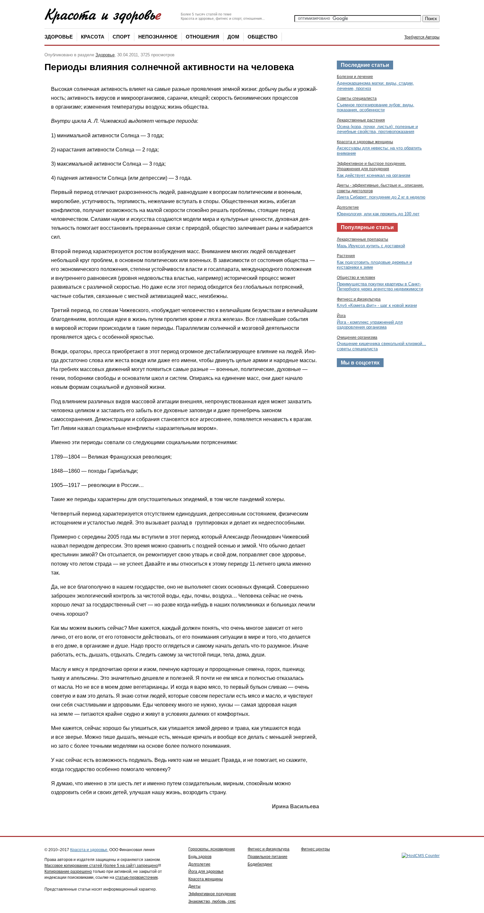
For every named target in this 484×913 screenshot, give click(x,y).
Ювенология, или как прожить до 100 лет (378, 213)
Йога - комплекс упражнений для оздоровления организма (370, 325)
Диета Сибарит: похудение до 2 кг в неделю (381, 197)
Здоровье (58, 37)
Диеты (194, 886)
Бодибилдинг (260, 864)
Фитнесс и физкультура (359, 299)
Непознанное (157, 37)
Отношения (202, 37)
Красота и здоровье (88, 849)
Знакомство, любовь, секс (212, 901)
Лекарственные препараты (362, 239)
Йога (341, 315)
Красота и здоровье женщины (365, 142)
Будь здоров (199, 856)
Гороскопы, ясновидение (211, 849)
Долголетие (348, 207)
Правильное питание (267, 856)
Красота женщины (205, 879)
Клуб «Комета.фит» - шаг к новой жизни (377, 305)
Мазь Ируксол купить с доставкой (371, 245)
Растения (346, 256)
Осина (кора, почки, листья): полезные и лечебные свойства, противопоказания (377, 129)
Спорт (121, 37)
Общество (263, 37)
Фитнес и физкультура (268, 849)
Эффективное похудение (212, 894)
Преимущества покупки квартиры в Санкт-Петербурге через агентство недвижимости (380, 287)
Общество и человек (356, 277)
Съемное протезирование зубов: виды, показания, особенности (375, 107)
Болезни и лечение (355, 76)
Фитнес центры (315, 849)
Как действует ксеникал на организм (373, 175)
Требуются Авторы (422, 37)
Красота (92, 37)
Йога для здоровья (206, 871)
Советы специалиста (357, 98)
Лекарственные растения (361, 120)
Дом (233, 37)
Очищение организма (357, 337)
